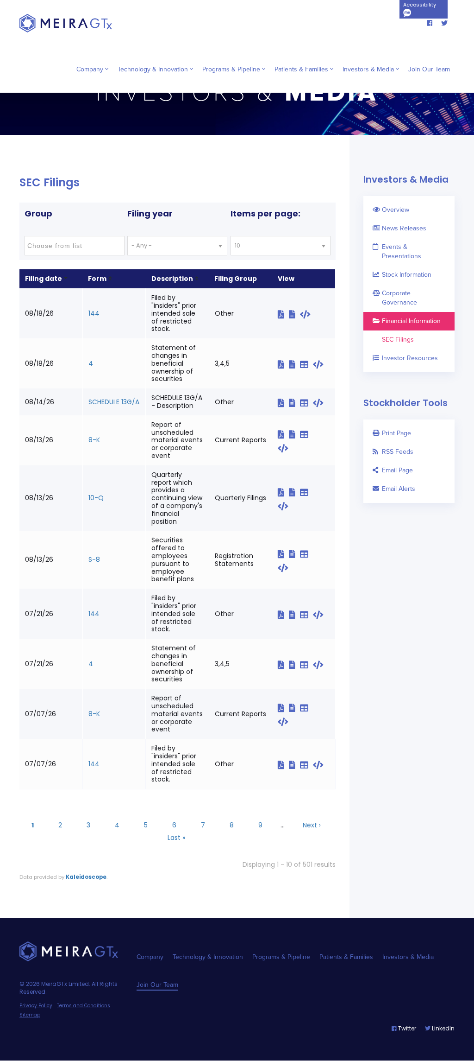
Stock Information (406, 275)
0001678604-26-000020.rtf (294, 364)
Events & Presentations (401, 251)
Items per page (264, 213)
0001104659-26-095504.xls (306, 492)
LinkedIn (442, 1028)
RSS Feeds (397, 452)
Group (38, 213)
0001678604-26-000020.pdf (283, 364)
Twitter (406, 1028)
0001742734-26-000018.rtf (294, 665)
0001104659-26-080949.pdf (283, 708)
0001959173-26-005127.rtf (294, 765)
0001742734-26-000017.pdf (283, 614)
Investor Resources (410, 358)
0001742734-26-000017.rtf (294, 614)
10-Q (96, 497)
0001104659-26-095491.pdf (283, 434)
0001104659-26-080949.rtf (294, 708)
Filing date (43, 278)
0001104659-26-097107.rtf (294, 403)
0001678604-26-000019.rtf (294, 314)
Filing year (150, 213)
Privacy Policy (35, 1005)
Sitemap (29, 1014)
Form (97, 278)
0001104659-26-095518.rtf (294, 554)
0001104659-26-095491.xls (306, 434)
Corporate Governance (399, 297)
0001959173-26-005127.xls (306, 765)
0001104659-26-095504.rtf (294, 492)
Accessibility (419, 4)
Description (172, 278)
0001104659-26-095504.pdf (283, 492)
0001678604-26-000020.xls (306, 364)
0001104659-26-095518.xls (306, 554)
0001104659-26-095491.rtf (294, 434)
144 (94, 313)
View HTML (307, 314)
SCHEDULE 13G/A (113, 402)
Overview (395, 210)
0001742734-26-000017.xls (306, 614)
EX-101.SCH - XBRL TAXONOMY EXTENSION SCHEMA (318, 435)
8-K (94, 440)
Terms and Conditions (83, 1005)
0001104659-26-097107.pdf (283, 403)
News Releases (404, 228)
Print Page (396, 433)
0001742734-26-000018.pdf (283, 665)
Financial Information (411, 321)
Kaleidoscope (86, 877)
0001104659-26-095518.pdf (283, 554)
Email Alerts (398, 489)
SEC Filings (398, 339)
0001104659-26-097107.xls (306, 403)
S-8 (94, 559)
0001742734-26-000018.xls (306, 665)
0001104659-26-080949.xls (306, 708)
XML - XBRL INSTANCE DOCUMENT (318, 555)
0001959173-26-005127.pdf (283, 765)
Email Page (397, 470)
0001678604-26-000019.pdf (283, 314)
